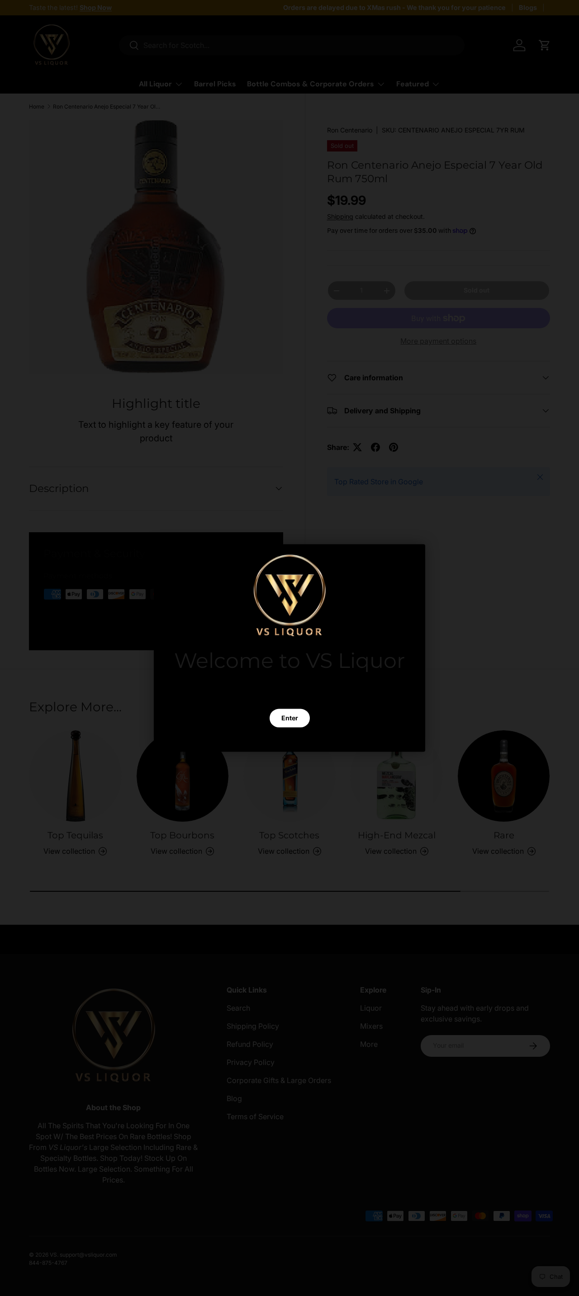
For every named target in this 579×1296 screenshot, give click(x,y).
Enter (289, 718)
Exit (289, 739)
